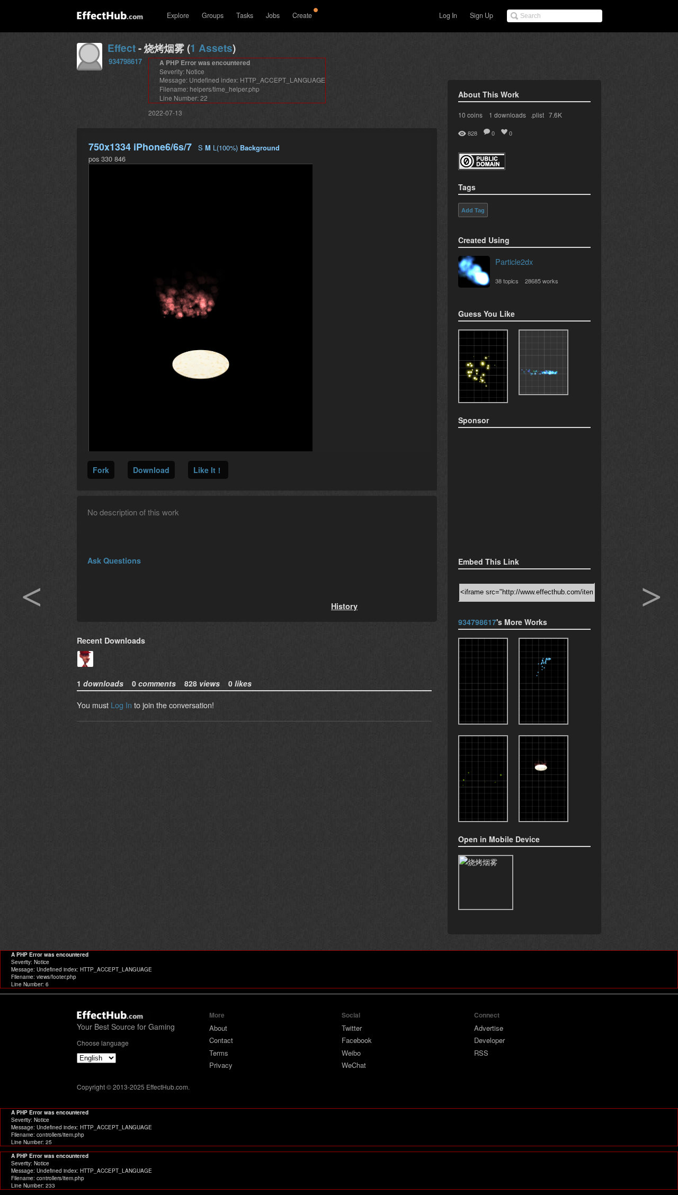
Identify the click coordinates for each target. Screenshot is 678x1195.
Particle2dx (514, 261)
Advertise (488, 1028)
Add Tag (473, 210)
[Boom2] (483, 366)
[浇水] (543, 681)
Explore (178, 15)
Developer (489, 1040)
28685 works (541, 281)
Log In (448, 15)
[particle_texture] (543, 362)
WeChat (354, 1065)
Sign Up (481, 15)
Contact (221, 1040)
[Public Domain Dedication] (481, 166)
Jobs (273, 15)
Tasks (244, 15)
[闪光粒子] (483, 778)
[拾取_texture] (483, 681)
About (218, 1028)
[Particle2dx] (474, 273)
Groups (213, 15)
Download (151, 470)
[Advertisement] (511, 489)
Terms (218, 1053)
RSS (481, 1053)
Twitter (352, 1028)
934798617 (125, 61)
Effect (122, 48)
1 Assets (211, 48)
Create (302, 15)
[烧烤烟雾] (543, 778)
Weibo (351, 1053)
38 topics (507, 281)
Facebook (357, 1040)
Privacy (221, 1065)
